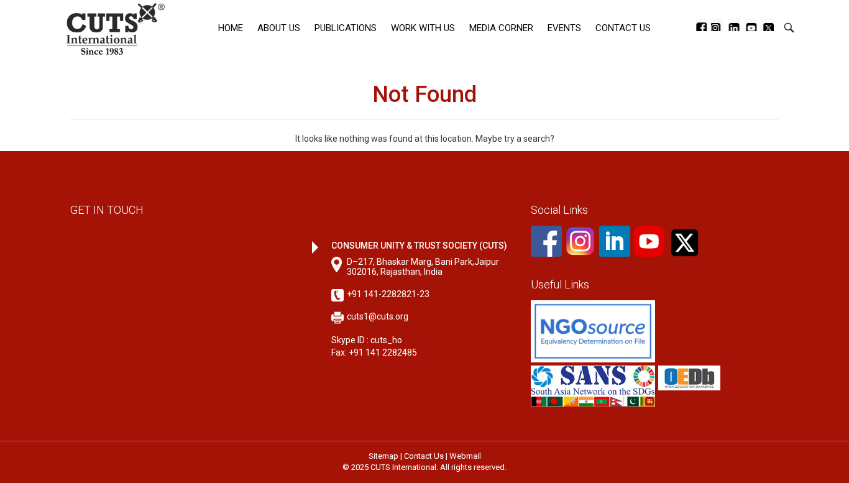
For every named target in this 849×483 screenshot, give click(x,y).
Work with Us (423, 28)
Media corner (501, 28)
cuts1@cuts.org (377, 316)
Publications (345, 28)
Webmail (465, 456)
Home (230, 28)
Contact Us (623, 28)
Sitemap (383, 456)
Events (564, 28)
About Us (278, 28)
